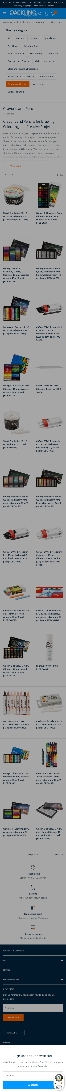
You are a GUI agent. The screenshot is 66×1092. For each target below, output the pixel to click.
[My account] (46, 13)
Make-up (34, 38)
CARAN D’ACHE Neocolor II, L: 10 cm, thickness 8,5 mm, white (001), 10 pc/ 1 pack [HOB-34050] (48, 446)
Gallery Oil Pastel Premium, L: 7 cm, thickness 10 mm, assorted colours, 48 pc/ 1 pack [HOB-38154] (16, 275)
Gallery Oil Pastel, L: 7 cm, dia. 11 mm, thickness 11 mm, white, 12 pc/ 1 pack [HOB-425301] (49, 833)
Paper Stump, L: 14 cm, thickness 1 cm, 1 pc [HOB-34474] (49, 389)
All (9, 38)
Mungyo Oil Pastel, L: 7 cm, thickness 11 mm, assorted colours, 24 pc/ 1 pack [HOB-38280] (16, 390)
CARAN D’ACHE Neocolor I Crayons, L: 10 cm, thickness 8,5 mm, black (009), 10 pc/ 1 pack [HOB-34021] (49, 334)
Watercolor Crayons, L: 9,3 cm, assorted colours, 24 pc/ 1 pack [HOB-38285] (16, 832)
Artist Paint (13, 46)
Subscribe (33, 1084)
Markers (20, 38)
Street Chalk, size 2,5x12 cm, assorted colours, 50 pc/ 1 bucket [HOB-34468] (15, 216)
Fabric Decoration (16, 53)
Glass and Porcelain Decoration (23, 69)
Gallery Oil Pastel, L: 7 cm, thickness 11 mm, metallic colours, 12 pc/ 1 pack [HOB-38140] (16, 670)
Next (57, 854)
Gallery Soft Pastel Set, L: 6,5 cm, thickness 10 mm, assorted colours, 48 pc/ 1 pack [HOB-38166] (15, 501)
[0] (53, 14)
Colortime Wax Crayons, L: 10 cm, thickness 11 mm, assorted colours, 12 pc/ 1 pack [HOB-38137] (49, 778)
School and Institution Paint (21, 76)
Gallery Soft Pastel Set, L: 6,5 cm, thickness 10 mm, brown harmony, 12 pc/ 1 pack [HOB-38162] (48, 501)
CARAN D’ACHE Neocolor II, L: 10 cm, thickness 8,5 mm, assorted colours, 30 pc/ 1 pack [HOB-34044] (48, 615)
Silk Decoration (47, 76)
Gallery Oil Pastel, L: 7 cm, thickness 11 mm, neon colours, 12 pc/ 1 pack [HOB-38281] (49, 218)
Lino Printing (36, 53)
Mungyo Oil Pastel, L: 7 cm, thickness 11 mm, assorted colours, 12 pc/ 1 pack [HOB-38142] (16, 778)
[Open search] (40, 13)
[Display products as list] (61, 174)
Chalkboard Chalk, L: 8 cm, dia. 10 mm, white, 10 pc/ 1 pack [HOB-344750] (49, 724)
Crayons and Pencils (17, 84)
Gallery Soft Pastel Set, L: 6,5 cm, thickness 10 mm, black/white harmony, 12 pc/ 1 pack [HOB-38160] (48, 273)
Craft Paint (53, 53)
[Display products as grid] (56, 174)
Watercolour (39, 84)
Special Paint (50, 38)
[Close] (61, 1050)
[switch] (59, 1087)
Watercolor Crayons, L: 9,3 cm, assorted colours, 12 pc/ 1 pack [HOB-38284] (16, 330)
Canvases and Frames (18, 61)
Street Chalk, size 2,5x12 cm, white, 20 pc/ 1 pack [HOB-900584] (15, 444)
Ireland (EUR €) (11, 1033)
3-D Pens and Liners (44, 61)
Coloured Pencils (16, 91)
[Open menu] (4, 13)
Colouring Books (32, 46)
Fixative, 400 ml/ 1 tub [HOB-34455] (47, 667)
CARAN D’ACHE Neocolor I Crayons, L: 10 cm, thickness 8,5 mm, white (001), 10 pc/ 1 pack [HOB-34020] (49, 558)
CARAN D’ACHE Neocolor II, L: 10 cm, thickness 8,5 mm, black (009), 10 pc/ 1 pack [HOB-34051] (15, 556)
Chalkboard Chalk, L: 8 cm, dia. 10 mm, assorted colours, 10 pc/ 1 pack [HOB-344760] (16, 615)
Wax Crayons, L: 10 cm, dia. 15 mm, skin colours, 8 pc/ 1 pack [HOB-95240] (16, 724)
